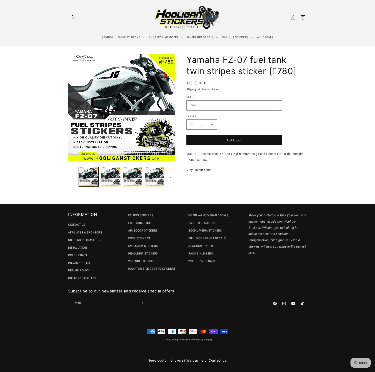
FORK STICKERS (139, 238)
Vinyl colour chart (198, 169)
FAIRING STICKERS (140, 215)
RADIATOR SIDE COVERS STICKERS (152, 269)
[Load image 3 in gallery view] (133, 177)
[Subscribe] (141, 303)
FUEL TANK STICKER (141, 223)
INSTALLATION (77, 248)
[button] (73, 17)
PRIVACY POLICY (79, 263)
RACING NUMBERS (200, 253)
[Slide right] (171, 176)
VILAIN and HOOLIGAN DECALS (208, 215)
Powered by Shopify (201, 339)
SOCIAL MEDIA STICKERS (205, 230)
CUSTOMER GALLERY (82, 278)
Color (189, 97)
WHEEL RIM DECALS (201, 261)
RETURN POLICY (79, 270)
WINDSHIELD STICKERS (143, 261)
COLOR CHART (77, 255)
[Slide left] (73, 176)
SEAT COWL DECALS (202, 246)
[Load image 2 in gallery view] (110, 177)
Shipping (191, 89)
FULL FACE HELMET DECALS (207, 238)
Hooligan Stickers (181, 339)
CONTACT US (76, 225)
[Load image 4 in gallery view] (154, 177)
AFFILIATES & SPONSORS (85, 232)
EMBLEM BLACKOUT (201, 223)
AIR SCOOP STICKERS (143, 230)
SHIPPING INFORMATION (84, 240)
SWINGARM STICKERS (143, 246)
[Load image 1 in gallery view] (89, 177)
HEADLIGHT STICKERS (143, 253)
